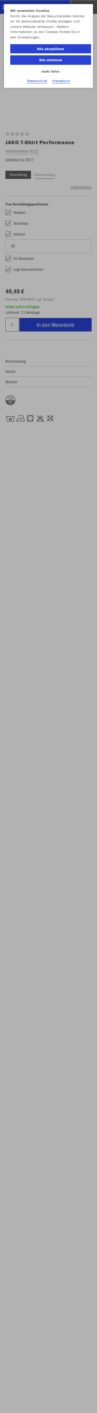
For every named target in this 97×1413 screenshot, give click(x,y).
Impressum (61, 80)
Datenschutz (37, 80)
